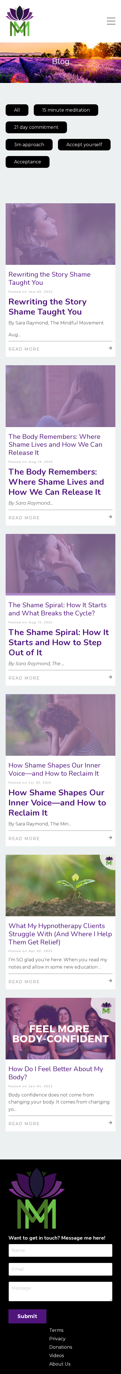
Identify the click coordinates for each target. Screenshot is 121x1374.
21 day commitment (36, 127)
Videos (56, 1355)
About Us (59, 1364)
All (17, 110)
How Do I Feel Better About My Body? (55, 1073)
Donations (60, 1347)
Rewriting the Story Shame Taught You (49, 278)
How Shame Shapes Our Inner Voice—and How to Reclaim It (54, 769)
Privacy (57, 1338)
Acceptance (27, 161)
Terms (56, 1330)
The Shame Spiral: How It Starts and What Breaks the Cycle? (57, 609)
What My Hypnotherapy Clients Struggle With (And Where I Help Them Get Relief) (60, 934)
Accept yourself (84, 144)
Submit (27, 1316)
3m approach (29, 144)
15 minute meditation (66, 110)
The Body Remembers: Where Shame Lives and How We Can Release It (55, 445)
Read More (24, 349)
